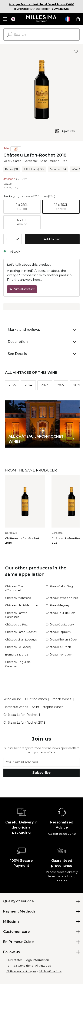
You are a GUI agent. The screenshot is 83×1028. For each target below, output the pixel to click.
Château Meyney (57, 605)
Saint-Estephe (49, 160)
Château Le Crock (58, 647)
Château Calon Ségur (61, 586)
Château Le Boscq (18, 647)
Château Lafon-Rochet (21, 632)
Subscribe (41, 773)
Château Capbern (58, 632)
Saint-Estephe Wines (47, 707)
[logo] (41, 19)
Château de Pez (16, 624)
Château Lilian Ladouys (21, 639)
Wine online (12, 699)
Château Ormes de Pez (62, 597)
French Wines (61, 699)
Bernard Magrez (16, 654)
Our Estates (14, 960)
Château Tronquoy (59, 654)
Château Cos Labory (60, 624)
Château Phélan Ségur (61, 639)
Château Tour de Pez (60, 612)
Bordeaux (30, 160)
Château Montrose (18, 597)
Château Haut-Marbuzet (22, 605)
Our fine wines (36, 699)
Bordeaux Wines (15, 707)
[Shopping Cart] (77, 19)
